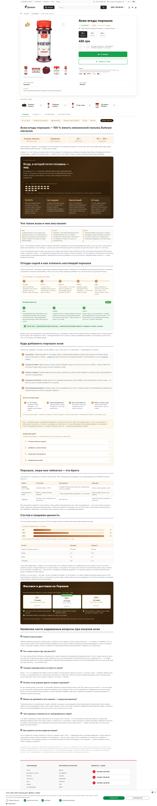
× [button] (155, 792)
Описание (25, 114)
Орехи (61, 770)
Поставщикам (31, 787)
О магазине (38, 1)
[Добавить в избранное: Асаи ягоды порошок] (63, 24)
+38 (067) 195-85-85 (103, 777)
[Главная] (21, 13)
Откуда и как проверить (40, 120)
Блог (52, 1)
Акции (58, 1)
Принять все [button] (114, 798)
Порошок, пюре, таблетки (71, 120)
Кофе (60, 787)
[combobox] (152, 792)
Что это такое (26, 120)
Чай (60, 784)
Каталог (50, 7)
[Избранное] (132, 8)
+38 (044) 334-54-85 (103, 772)
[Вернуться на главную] (32, 7)
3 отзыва (107, 25)
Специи (61, 776)
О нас (28, 770)
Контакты (46, 1)
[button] (113, 46)
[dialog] (78, 798)
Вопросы (92, 120)
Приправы (62, 778)
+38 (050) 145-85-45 (103, 783)
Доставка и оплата (27, 1)
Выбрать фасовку (107, 120)
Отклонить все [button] (138, 798)
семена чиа (51, 357)
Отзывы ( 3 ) (37, 114)
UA (128, 1)
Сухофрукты (63, 773)
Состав (85, 120)
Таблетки (25, 499)
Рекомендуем (49, 114)
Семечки (62, 781)
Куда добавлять (55, 120)
